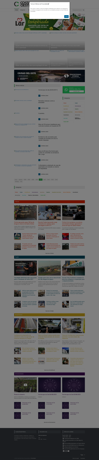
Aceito (66, 16)
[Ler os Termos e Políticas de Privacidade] (48, 4)
